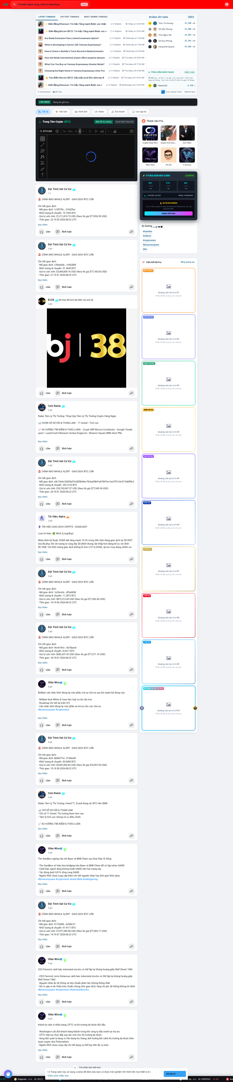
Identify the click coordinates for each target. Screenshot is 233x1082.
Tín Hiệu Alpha (56, 516)
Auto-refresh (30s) (174, 92)
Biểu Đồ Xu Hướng (103, 122)
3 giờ (50, 465)
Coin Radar (54, 406)
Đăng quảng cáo (188, 262)
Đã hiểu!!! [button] (171, 1074)
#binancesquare (46, 709)
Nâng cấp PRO (168, 213)
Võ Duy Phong (165, 41)
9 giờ (50, 797)
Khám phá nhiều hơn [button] (58, 1075)
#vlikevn (147, 236)
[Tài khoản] (227, 4)
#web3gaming (90, 879)
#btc (145, 249)
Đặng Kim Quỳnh (167, 47)
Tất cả (44, 111)
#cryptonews (62, 709)
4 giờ (50, 576)
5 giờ (50, 631)
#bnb (79, 879)
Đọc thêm (42, 224)
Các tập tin (140, 111)
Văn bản (63, 111)
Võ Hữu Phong (165, 29)
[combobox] (50, 4)
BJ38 (51, 299)
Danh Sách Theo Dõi (124, 122)
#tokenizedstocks (79, 989)
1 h (49, 193)
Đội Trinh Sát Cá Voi (59, 189)
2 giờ (50, 249)
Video (101, 111)
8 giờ (50, 687)
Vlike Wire (54, 682)
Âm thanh (120, 111)
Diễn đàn (58, 92)
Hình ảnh (82, 111)
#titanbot (147, 231)
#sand (73, 879)
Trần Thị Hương (166, 23)
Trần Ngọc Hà (165, 35)
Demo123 (162, 85)
